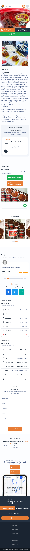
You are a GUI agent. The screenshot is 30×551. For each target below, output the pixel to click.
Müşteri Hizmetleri (8, 507)
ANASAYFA (15, 525)
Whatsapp (23, 507)
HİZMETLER (15, 533)
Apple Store (16, 467)
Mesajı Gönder (15, 428)
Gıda (15, 445)
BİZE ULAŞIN (15, 544)
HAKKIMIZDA (15, 529)
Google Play (16, 472)
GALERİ (15, 537)
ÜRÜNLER (15, 541)
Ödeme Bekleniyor (22, 354)
